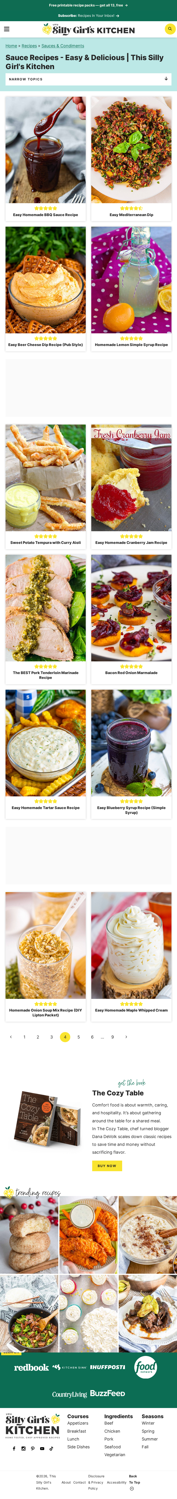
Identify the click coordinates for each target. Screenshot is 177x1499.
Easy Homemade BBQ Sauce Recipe (45, 214)
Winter (148, 1423)
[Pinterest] (32, 1448)
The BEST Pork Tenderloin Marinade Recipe (46, 675)
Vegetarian (114, 1454)
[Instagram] (23, 1448)
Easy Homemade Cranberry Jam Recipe (131, 542)
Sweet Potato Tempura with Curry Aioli (45, 542)
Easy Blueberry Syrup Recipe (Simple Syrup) (131, 810)
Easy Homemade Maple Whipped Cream (131, 1010)
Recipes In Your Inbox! (96, 15)
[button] (36, 208)
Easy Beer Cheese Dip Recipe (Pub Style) (45, 344)
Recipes (29, 45)
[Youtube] (42, 1448)
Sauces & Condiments (62, 45)
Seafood (112, 1446)
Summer (150, 1439)
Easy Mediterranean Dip (131, 214)
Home (11, 45)
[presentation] (46, 150)
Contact (79, 1482)
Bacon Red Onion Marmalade (131, 672)
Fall (145, 1446)
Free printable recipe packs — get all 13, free (88, 5)
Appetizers (77, 1423)
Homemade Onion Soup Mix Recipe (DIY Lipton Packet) (45, 1012)
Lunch (73, 1439)
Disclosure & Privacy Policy (96, 1482)
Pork (108, 1439)
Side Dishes (78, 1446)
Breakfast (76, 1431)
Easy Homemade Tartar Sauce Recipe (46, 807)
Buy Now (107, 1166)
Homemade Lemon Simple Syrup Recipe (131, 344)
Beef (108, 1423)
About (66, 1482)
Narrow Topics (26, 79)
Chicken (112, 1431)
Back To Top (134, 1479)
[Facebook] (14, 1448)
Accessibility (117, 1482)
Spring (148, 1431)
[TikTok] (51, 1448)
